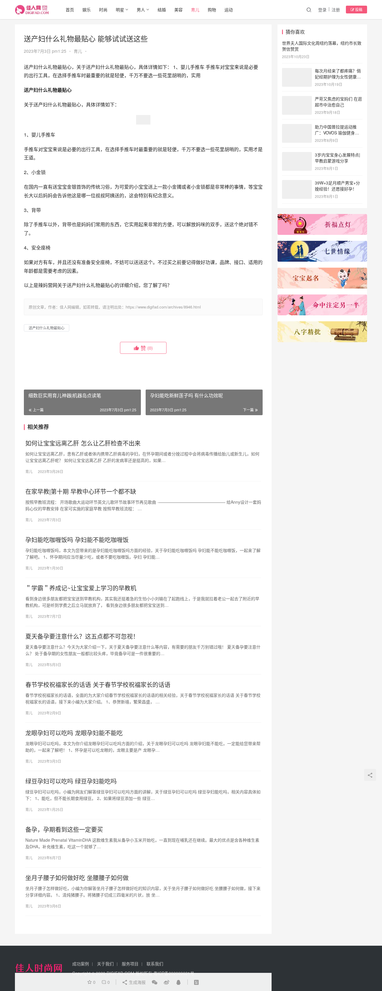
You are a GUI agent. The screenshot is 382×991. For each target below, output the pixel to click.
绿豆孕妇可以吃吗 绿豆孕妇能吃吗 (71, 781)
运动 (228, 10)
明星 (120, 10)
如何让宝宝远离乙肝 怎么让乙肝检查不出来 (83, 443)
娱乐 (86, 10)
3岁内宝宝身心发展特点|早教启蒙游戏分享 (337, 158)
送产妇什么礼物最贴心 (46, 327)
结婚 (162, 10)
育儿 (195, 10)
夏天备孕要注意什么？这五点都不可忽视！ (82, 636)
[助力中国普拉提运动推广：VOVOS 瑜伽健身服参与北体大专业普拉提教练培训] (297, 127)
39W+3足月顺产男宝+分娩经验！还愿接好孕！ (337, 186)
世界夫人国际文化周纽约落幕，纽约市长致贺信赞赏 (321, 46)
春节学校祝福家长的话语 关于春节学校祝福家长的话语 (97, 684)
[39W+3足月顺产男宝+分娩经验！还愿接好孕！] (297, 183)
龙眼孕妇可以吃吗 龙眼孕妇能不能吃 (74, 733)
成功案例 (80, 963)
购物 (212, 10)
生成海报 (137, 982)
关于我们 (105, 963)
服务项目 (130, 963)
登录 (322, 10)
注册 (336, 10)
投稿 (358, 9)
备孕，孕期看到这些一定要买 (64, 829)
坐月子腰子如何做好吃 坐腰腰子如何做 (77, 878)
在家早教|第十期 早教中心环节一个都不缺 (80, 491)
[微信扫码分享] (154, 982)
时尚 (103, 10)
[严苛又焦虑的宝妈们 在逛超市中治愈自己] (297, 99)
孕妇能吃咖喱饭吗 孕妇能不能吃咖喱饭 (77, 540)
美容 (178, 10)
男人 (141, 10)
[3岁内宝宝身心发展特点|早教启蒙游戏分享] (297, 155)
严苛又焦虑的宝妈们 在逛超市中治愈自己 (338, 102)
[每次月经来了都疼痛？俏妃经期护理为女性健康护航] (297, 71)
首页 (70, 10)
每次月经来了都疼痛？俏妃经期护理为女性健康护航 (338, 76)
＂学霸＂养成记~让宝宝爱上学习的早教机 (80, 588)
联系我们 (155, 963)
